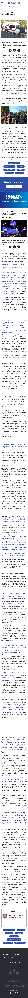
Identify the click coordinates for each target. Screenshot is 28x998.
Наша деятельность (11, 6)
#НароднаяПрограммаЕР (14, 939)
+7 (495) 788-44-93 (14, 962)
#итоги (20, 169)
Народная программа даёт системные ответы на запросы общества (14, 357)
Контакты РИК (18, 954)
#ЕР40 (20, 930)
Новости (18, 6)
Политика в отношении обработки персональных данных (14, 985)
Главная (3, 6)
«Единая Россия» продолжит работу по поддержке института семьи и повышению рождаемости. (14, 555)
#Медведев (18, 933)
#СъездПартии (14, 936)
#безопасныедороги (9, 169)
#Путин (9, 933)
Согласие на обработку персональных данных (14, 986)
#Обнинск (20, 166)
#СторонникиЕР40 (20, 942)
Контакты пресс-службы (8, 957)
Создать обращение (14, 186)
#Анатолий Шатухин (13, 163)
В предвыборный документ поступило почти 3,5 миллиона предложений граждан (14, 536)
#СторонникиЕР (8, 942)
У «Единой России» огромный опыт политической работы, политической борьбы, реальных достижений (14, 446)
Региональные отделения (5, 955)
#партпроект (19, 172)
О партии (4, 952)
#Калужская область (9, 166)
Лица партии (18, 952)
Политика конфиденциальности (14, 984)
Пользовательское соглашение (14, 982)
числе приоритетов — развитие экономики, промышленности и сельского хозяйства (14, 674)
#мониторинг (9, 172)
